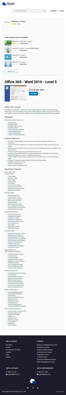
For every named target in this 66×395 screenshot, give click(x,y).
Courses (8, 352)
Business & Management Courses (47, 345)
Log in (62, 11)
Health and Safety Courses (45, 350)
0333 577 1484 (43, 372)
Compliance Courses (43, 347)
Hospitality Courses (43, 354)
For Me (8, 347)
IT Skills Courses (42, 357)
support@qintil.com (13, 374)
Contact (8, 357)
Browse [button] (53, 11)
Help (7, 354)
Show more (11, 71)
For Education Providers (13, 350)
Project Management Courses (46, 362)
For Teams (9, 345)
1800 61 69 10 (11, 372)
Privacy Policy (60, 391)
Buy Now (33, 93)
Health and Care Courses (44, 352)
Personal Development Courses (46, 359)
